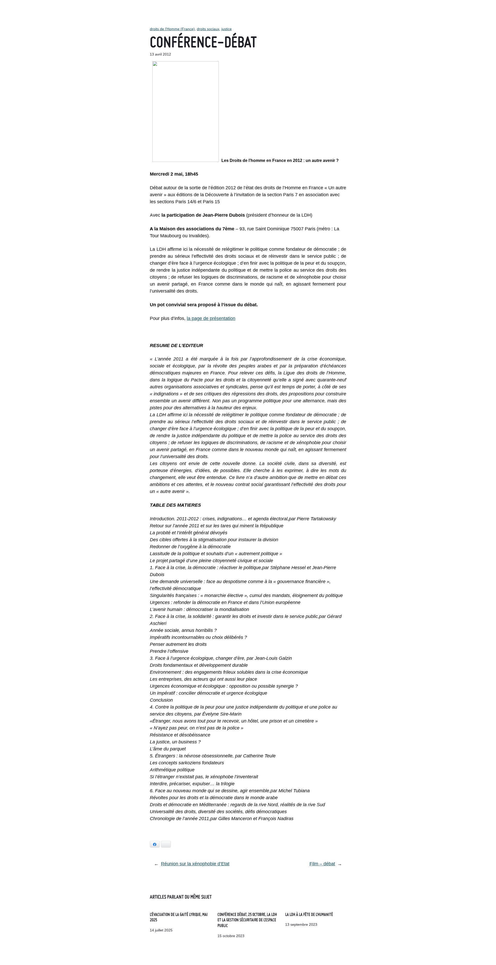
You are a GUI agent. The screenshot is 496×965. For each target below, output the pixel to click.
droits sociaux (208, 29)
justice (226, 29)
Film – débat (322, 863)
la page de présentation (211, 318)
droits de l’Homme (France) (172, 29)
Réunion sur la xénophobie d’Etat (195, 863)
